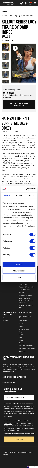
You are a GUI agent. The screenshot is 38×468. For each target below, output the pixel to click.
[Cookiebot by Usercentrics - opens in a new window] (26, 189)
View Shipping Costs (12, 89)
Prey (20, 332)
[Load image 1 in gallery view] (6, 47)
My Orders (5, 321)
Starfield (21, 343)
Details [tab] (19, 195)
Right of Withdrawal (24, 290)
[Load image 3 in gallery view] (6, 65)
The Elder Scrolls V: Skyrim (27, 348)
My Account (6, 318)
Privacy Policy (23, 284)
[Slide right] (6, 81)
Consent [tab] (6, 195)
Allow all (19, 264)
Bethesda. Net (23, 321)
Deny (19, 277)
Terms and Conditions (25, 295)
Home (4, 12)
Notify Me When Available (19, 104)
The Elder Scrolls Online (26, 346)
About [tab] (31, 195)
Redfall (21, 340)
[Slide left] (6, 45)
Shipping (21, 292)
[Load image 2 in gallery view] (6, 57)
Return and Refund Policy (26, 287)
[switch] (32, 241)
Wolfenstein (22, 351)
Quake (21, 334)
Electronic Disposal (24, 298)
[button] (30, 3)
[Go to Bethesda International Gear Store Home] (10, 3)
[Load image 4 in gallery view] (6, 75)
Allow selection (19, 271)
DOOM (21, 323)
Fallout (21, 326)
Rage (20, 337)
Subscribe (19, 439)
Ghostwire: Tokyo (24, 329)
